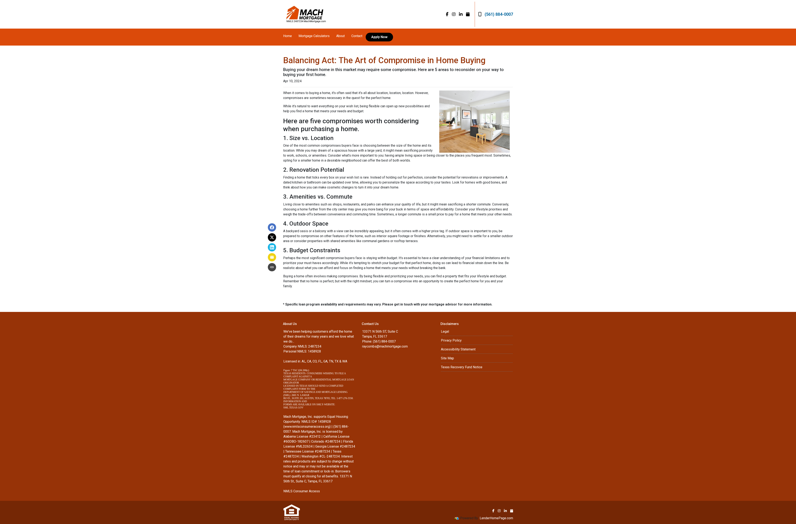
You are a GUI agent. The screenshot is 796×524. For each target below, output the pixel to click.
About (340, 36)
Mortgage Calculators (314, 36)
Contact (356, 36)
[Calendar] (468, 14)
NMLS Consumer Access (301, 491)
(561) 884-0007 (499, 14)
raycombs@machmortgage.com (385, 346)
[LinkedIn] (461, 14)
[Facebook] (447, 14)
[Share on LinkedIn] (272, 247)
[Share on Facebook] (272, 227)
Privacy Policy (451, 340)
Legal (445, 331)
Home (287, 36)
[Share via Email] (272, 257)
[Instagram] (454, 14)
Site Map (447, 358)
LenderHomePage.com (496, 518)
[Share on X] (272, 237)
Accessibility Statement (458, 349)
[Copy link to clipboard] (272, 267)
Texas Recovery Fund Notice (461, 367)
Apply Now (379, 37)
